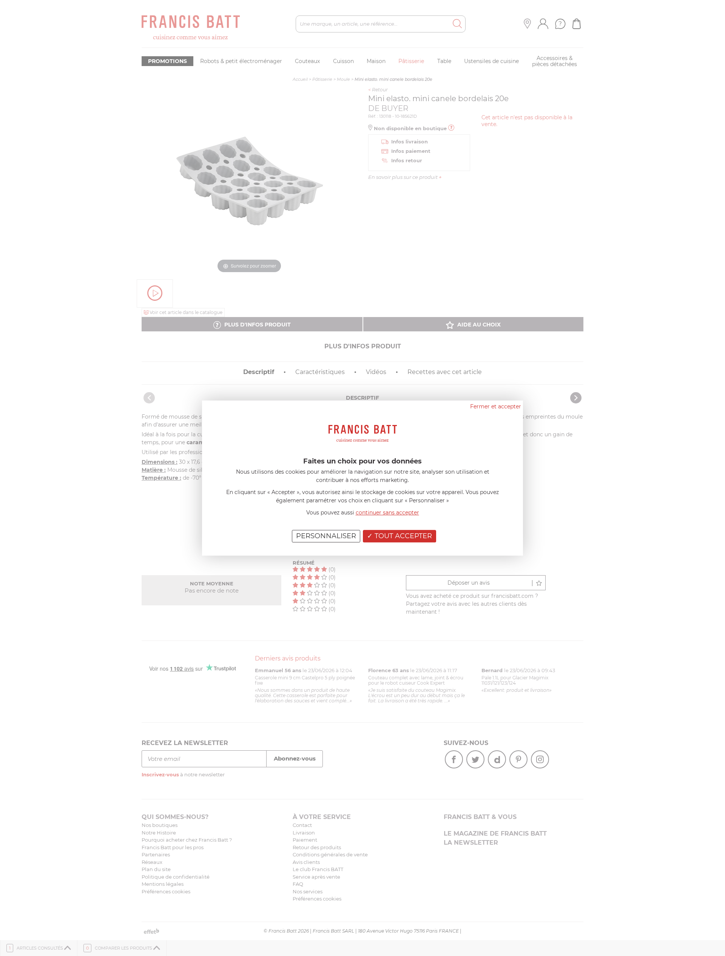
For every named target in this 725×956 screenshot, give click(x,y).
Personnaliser (326, 536)
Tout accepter (402, 536)
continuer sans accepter (387, 512)
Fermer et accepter (495, 406)
